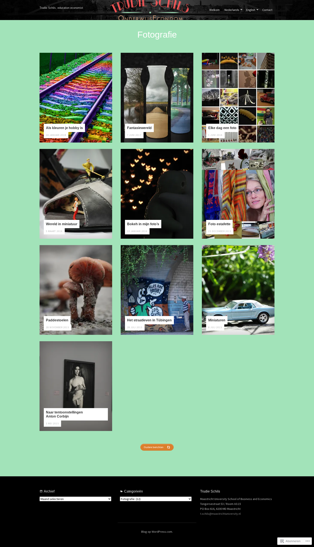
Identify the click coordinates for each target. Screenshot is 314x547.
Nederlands (231, 10)
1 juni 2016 (215, 135)
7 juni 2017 (134, 135)
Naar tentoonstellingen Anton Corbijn (64, 414)
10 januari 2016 (137, 231)
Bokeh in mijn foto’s (143, 224)
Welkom (214, 10)
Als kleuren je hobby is (64, 128)
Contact (267, 10)
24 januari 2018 (56, 135)
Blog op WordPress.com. (157, 532)
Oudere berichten (153, 447)
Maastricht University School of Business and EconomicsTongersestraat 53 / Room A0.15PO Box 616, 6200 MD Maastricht (236, 504)
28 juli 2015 (134, 327)
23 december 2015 (219, 231)
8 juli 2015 (215, 327)
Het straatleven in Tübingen (149, 320)
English (250, 10)
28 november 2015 (57, 327)
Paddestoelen (57, 320)
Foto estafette (219, 224)
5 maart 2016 (54, 231)
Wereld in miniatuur (61, 224)
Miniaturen (216, 320)
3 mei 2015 (52, 423)
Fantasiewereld (139, 128)
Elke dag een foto (222, 128)
